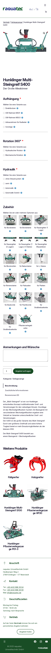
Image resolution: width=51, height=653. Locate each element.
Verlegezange (16, 22)
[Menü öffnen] (45, 5)
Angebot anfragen (23, 371)
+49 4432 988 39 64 (15, 587)
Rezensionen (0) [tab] (12, 395)
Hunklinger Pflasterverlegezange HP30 (37, 510)
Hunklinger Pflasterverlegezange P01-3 (13, 546)
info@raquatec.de (14, 593)
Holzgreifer (37, 477)
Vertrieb (6, 22)
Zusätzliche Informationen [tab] (16, 390)
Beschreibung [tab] (11, 386)
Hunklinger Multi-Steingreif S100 (13, 509)
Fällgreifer (13, 477)
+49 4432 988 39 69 (15, 590)
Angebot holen (25, 632)
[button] (44, 33)
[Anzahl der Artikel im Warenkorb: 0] (46, 12)
